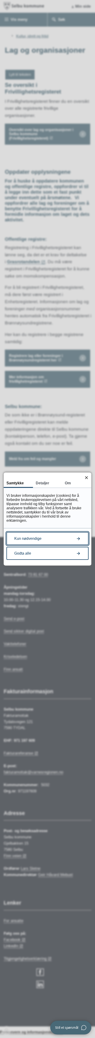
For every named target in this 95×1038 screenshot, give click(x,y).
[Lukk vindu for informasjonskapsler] (86, 477)
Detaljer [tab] (42, 483)
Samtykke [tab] (15, 483)
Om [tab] (68, 483)
